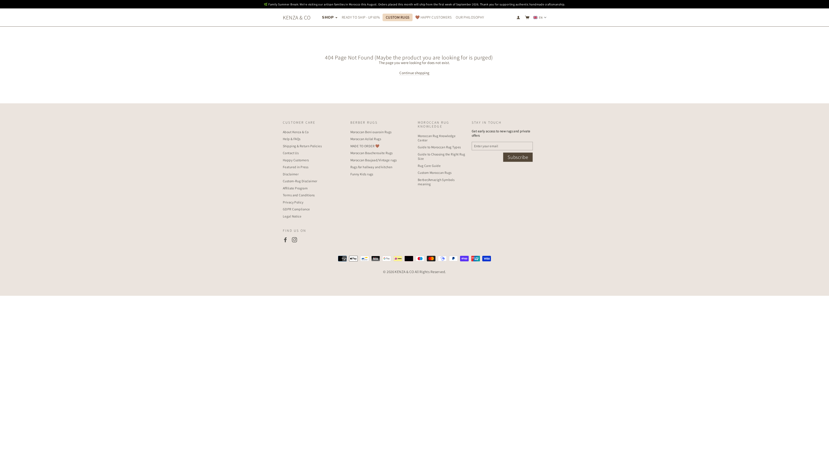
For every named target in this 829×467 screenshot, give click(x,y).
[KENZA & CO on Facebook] (285, 239)
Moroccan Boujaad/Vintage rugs (373, 160)
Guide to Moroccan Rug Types (439, 147)
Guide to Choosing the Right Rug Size (441, 156)
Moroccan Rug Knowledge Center (437, 138)
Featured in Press (295, 167)
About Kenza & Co (296, 132)
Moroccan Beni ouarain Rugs (371, 132)
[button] (540, 17)
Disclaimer (291, 174)
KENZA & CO (296, 17)
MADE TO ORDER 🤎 (365, 146)
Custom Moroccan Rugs (435, 172)
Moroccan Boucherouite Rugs (371, 153)
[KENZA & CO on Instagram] (294, 239)
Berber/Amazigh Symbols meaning (436, 182)
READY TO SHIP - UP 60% (361, 17)
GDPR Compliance (296, 209)
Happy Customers (296, 160)
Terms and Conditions (299, 195)
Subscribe (518, 157)
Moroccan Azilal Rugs (365, 139)
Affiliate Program (295, 188)
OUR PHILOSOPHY (470, 17)
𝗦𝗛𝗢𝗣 (328, 17)
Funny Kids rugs (361, 174)
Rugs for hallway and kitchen (371, 167)
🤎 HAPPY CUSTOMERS (433, 17)
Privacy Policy (293, 202)
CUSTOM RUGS (398, 17)
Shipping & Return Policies (302, 146)
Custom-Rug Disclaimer (300, 181)
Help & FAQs (292, 139)
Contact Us (291, 153)
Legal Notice (292, 216)
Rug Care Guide (429, 165)
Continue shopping (414, 72)
